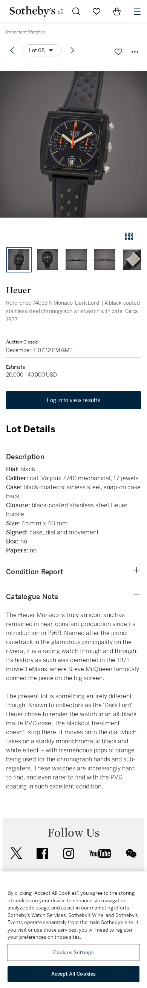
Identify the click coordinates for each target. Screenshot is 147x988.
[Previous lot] (12, 50)
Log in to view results (73, 400)
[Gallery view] (129, 236)
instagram (68, 853)
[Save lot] (118, 52)
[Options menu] (134, 51)
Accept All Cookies (73, 974)
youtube (100, 853)
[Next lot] (72, 50)
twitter (16, 853)
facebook (42, 853)
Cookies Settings (73, 952)
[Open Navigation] (137, 11)
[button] (73, 144)
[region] (73, 929)
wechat (131, 853)
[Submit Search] (76, 11)
